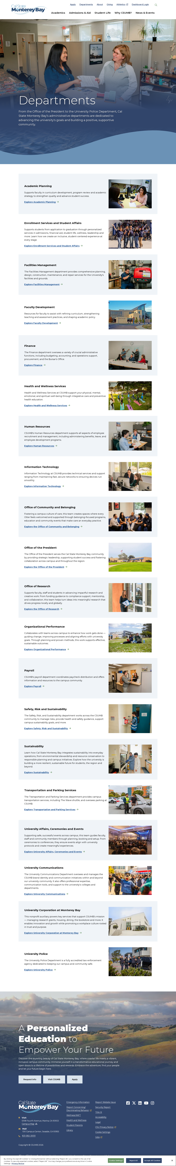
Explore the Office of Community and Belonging (51, 526)
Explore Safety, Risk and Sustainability (46, 728)
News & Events (145, 12)
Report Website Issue (105, 1102)
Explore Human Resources (39, 446)
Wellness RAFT (73, 1115)
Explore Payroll (32, 686)
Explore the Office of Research (41, 609)
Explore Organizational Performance (45, 649)
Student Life (103, 12)
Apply (73, 4)
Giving (110, 4)
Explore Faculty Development (41, 323)
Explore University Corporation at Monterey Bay (51, 933)
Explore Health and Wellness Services (45, 405)
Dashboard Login (140, 4)
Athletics (120, 4)
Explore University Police (38, 970)
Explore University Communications (44, 894)
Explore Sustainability (36, 772)
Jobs (97, 1137)
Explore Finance (33, 365)
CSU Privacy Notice (104, 1127)
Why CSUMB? (123, 12)
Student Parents (74, 1125)
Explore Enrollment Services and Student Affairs (51, 246)
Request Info (29, 1079)
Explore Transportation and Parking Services (49, 809)
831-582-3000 (29, 1136)
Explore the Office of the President (44, 567)
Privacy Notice (18, 1163)
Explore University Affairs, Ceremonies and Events (53, 851)
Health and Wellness (76, 1120)
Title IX (98, 1112)
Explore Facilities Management (42, 284)
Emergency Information (78, 1102)
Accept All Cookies (152, 1160)
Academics (58, 12)
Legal (98, 1122)
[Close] (172, 1160)
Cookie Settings (102, 1132)
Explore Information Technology (42, 486)
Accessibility (100, 1117)
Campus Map (28, 1124)
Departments (86, 4)
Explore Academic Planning (40, 202)
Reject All (134, 1160)
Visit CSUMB (54, 1079)
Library (69, 1130)
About (100, 4)
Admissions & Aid (80, 12)
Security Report (103, 1107)
